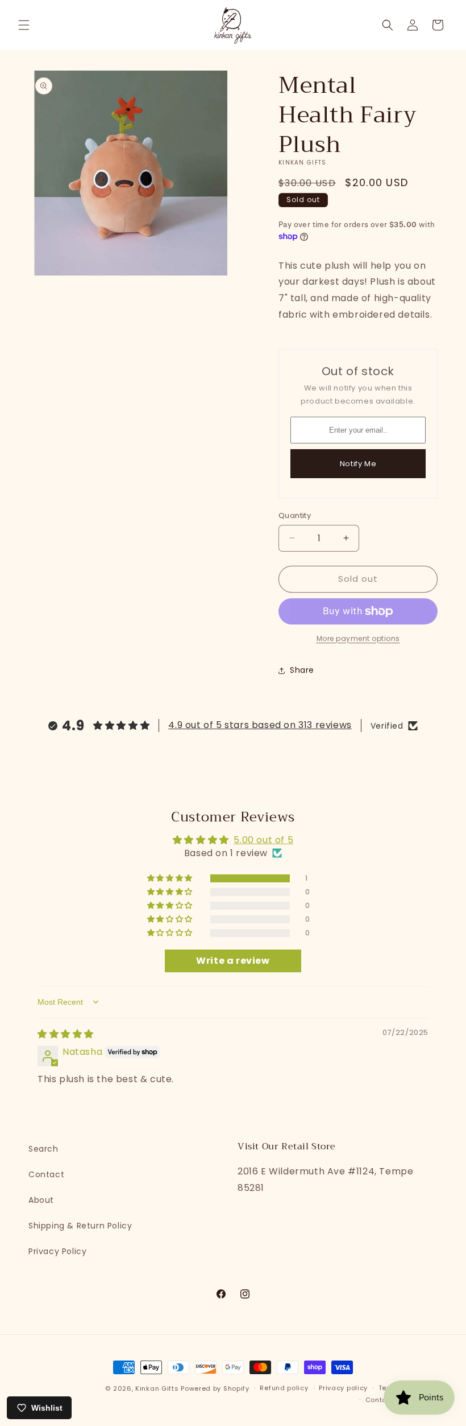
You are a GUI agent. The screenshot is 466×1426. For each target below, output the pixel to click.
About (41, 1200)
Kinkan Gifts (156, 1388)
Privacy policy (343, 1387)
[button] (23, 25)
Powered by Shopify (215, 1388)
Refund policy (284, 1387)
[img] (66, 1034)
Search (43, 1148)
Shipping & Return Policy (80, 1225)
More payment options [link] (358, 638)
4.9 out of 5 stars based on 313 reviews (259, 725)
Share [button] (302, 670)
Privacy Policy (57, 1251)
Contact (46, 1174)
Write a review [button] (232, 960)
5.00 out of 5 (263, 839)
